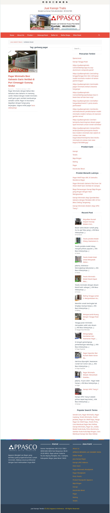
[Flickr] (63, 2)
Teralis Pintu (93, 422)
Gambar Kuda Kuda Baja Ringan (84, 432)
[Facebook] (43, 2)
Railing (75, 162)
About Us (76, 448)
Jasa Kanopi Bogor (79, 459)
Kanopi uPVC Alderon (80, 462)
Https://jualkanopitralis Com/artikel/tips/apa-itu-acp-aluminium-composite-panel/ (83, 67)
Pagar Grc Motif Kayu (86, 419)
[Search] (99, 35)
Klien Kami (76, 466)
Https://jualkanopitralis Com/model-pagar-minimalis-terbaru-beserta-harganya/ (86, 86)
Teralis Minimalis (86, 417)
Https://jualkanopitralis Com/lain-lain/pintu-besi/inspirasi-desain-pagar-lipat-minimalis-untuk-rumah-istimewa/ (87, 122)
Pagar (75, 165)
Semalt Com (77, 415)
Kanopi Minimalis (79, 427)
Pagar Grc (89, 427)
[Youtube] (60, 2)
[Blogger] (66, 2)
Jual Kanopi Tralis (55, 8)
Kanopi (75, 151)
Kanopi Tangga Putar (80, 62)
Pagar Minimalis (88, 415)
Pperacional (77, 58)
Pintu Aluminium (92, 429)
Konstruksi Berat (79, 169)
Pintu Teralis (77, 476)
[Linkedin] (56, 2)
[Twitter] (46, 2)
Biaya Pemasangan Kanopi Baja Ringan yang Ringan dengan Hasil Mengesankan (87, 191)
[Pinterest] (50, 2)
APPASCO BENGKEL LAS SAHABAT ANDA (87, 452)
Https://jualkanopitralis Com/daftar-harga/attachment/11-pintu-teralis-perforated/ (85, 103)
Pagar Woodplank (79, 473)
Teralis (75, 155)
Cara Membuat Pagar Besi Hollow (85, 424)
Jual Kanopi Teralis (37, 509)
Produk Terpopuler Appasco (83, 480)
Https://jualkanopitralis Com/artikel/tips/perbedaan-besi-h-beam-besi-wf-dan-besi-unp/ (85, 94)
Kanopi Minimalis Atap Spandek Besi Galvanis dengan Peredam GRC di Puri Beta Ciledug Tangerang (86, 200)
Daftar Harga (77, 455)
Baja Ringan (77, 158)
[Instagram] (53, 2)
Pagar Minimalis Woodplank (83, 469)
